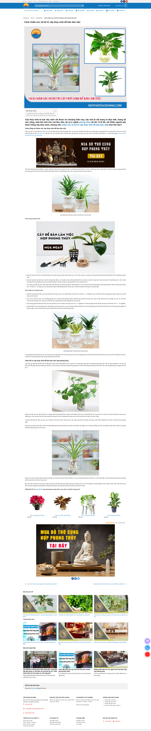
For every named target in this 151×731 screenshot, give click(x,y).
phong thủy (84, 122)
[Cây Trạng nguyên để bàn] (37, 502)
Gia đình (91, 10)
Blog (50, 1)
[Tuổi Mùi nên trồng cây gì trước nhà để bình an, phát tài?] (75, 604)
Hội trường (81, 10)
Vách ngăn (111, 10)
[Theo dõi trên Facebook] (121, 1)
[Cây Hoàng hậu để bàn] (114, 502)
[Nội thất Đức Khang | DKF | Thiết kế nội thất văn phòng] (27, 6)
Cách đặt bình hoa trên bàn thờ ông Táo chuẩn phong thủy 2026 (74, 670)
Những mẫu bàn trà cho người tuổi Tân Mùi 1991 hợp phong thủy (110, 670)
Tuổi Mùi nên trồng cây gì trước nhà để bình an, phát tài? (74, 615)
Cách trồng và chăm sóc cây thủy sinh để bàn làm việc (40, 113)
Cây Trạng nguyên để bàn (37, 515)
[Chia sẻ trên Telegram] (78, 578)
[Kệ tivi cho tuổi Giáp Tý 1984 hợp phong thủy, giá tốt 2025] (111, 631)
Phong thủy (39, 18)
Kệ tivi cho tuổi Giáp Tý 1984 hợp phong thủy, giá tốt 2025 (110, 642)
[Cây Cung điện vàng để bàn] (63, 502)
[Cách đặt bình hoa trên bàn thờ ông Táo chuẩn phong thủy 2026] (40, 631)
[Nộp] (82, 5)
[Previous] (26, 504)
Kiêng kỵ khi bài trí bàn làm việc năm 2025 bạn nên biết (108, 584)
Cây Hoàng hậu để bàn (113, 515)
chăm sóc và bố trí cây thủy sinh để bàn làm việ (84, 125)
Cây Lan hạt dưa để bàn (88, 515)
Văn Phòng (49, 10)
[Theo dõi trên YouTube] (126, 1)
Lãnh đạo (70, 10)
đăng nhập (33, 688)
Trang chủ (26, 18)
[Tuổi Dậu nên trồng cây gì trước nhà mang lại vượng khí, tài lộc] (111, 604)
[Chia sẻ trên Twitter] (75, 578)
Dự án (35, 1)
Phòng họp (60, 10)
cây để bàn (39, 489)
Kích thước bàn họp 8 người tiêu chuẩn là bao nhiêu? (42, 584)
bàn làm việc (41, 133)
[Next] (124, 504)
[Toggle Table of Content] (54, 111)
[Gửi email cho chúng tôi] (124, 1)
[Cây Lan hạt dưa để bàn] (88, 502)
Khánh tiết (122, 10)
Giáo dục (100, 10)
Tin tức (32, 18)
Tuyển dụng (56, 1)
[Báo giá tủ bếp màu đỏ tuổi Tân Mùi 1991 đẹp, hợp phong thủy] (75, 631)
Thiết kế (29, 1)
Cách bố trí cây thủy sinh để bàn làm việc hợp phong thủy (41, 115)
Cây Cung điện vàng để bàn (63, 515)
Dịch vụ (25, 1)
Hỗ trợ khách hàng (43, 1)
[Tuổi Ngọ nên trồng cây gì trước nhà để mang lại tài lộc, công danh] (40, 604)
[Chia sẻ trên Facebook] (72, 578)
